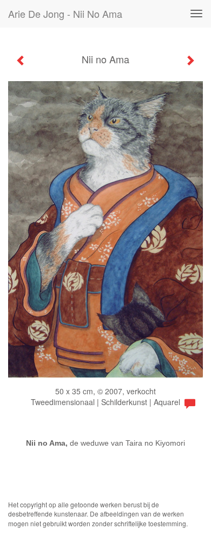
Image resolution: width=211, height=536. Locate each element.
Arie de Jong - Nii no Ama (65, 13)
